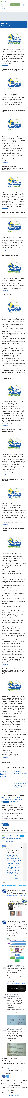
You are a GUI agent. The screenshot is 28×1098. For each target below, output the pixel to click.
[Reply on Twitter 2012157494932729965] (7, 879)
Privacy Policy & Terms (3, 1090)
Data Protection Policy (7, 1089)
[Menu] (25, 4)
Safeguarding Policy (23, 1088)
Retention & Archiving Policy (13, 1090)
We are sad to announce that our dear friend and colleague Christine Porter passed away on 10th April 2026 (13, 808)
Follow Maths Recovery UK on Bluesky (14, 885)
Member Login (15, 5)
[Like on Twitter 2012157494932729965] (13, 879)
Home (2, 25)
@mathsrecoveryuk (10, 847)
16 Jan (18, 847)
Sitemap (17, 1087)
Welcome (5, 828)
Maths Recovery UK (12, 845)
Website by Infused (14, 1095)
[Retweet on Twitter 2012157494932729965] (10, 879)
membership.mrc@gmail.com (10, 1069)
